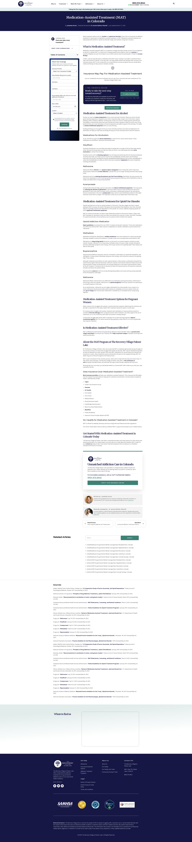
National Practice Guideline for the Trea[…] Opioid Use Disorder (95, 635)
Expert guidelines (88, 225)
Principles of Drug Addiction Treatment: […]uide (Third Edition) (92, 594)
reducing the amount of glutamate (95, 189)
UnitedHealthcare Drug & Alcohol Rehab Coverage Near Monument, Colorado (108, 551)
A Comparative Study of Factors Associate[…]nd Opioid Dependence (103, 588)
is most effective (103, 171)
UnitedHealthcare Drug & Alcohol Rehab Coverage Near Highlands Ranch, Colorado (110, 548)
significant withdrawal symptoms (97, 210)
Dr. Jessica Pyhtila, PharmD (99, 25)
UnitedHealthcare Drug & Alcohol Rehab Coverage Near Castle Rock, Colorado (108, 554)
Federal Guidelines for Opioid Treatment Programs (103, 608)
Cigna (86, 382)
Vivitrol (96, 170)
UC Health (88, 390)
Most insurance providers (90, 375)
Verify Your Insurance (112, 108)
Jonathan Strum (72, 25)
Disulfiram (63, 622)
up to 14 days (90, 290)
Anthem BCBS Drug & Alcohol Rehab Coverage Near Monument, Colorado (107, 566)
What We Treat (76, 4)
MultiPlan (88, 410)
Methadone (63, 629)
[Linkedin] (62, 785)
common (133, 52)
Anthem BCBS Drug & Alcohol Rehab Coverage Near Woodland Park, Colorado (108, 560)
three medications (105, 138)
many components (100, 117)
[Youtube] (58, 785)
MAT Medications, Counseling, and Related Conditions (104, 602)
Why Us (53, 4)
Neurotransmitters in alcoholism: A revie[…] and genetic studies (83, 597)
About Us (100, 4)
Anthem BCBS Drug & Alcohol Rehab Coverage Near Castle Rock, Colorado (107, 569)
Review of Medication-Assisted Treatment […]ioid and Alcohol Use (102, 613)
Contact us (89, 444)
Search (129, 538)
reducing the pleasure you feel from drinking (108, 176)
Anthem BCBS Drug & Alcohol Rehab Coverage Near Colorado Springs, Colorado (109, 572)
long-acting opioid (97, 241)
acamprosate (106, 193)
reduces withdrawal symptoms (123, 188)
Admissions (89, 4)
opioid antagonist (115, 282)
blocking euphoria (103, 155)
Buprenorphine (64, 632)
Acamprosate (64, 625)
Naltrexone (63, 618)
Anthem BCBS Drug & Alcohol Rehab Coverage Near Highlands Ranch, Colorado (109, 563)
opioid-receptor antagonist (110, 170)
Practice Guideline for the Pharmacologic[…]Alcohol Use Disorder (92, 641)
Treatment (62, 4)
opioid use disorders (115, 36)
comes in (94, 271)
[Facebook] (54, 785)
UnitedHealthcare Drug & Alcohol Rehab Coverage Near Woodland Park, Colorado (109, 545)
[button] (77, 55)
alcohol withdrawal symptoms (94, 125)
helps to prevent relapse (120, 333)
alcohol (104, 36)
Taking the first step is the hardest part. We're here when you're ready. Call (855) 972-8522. (96, 9)
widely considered (110, 236)
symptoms (124, 160)
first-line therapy (94, 313)
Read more (131, 500)
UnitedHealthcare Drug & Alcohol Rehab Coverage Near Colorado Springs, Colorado (110, 557)
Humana (87, 387)
